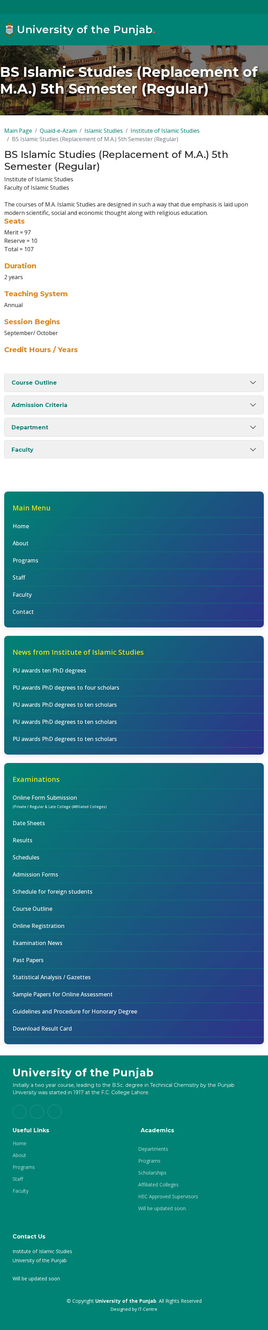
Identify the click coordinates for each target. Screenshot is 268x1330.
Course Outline (34, 382)
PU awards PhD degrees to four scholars (66, 687)
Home (21, 526)
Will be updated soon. (162, 1208)
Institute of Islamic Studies (165, 131)
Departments (153, 1149)
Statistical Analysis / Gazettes (52, 977)
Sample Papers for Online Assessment (63, 994)
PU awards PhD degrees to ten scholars (65, 704)
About (21, 543)
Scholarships (152, 1172)
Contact (23, 612)
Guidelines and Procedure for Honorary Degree (75, 1011)
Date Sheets (29, 823)
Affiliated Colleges (158, 1184)
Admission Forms (35, 874)
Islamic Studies (103, 131)
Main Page (18, 131)
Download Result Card (42, 1028)
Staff (19, 577)
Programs (25, 560)
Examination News (37, 943)
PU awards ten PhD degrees (49, 670)
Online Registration (39, 926)
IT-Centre (147, 1309)
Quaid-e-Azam (58, 131)
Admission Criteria (39, 405)
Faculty (23, 449)
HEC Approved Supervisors (168, 1196)
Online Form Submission (60, 801)
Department (30, 427)
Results (22, 840)
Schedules (26, 857)
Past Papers (28, 960)
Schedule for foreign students (52, 891)
